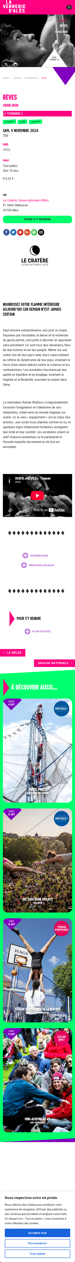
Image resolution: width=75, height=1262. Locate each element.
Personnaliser (37, 1243)
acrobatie (9, 121)
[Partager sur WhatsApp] (34, 232)
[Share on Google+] (27, 232)
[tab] (35, 555)
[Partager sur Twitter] (13, 232)
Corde (22, 121)
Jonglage (35, 121)
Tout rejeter (37, 1253)
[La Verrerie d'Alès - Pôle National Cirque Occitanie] (20, 9)
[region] (37, 1226)
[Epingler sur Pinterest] (20, 232)
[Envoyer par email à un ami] (41, 232)
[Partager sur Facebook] (6, 232)
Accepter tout (37, 1232)
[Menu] (69, 7)
